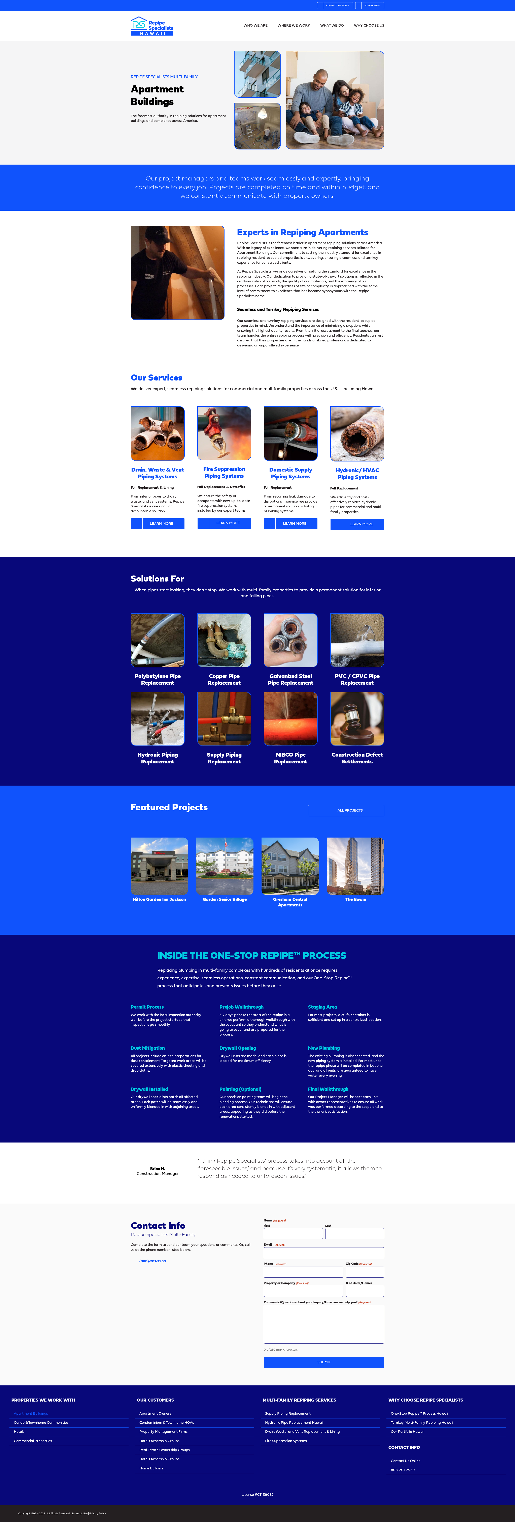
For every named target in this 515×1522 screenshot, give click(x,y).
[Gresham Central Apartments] (290, 866)
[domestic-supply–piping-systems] (290, 408)
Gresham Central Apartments (290, 860)
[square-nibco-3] (290, 694)
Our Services (156, 378)
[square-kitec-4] (224, 694)
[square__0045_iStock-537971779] (357, 694)
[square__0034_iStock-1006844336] (157, 694)
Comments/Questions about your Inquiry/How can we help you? (317, 1302)
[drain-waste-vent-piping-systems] (157, 408)
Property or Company (286, 1283)
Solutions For (157, 579)
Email (274, 1244)
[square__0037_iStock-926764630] (357, 615)
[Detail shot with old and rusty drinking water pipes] (357, 408)
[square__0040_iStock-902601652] (290, 615)
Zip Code (359, 1264)
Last (328, 1226)
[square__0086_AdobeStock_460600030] (224, 408)
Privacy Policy (97, 1513)
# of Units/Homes (359, 1283)
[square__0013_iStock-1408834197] (224, 615)
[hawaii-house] (152, 15)
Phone (275, 1264)
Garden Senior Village (224, 863)
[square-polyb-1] (157, 615)
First (267, 1226)
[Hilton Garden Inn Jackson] (159, 866)
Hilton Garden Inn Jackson (159, 860)
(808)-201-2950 (152, 1261)
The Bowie (355, 863)
